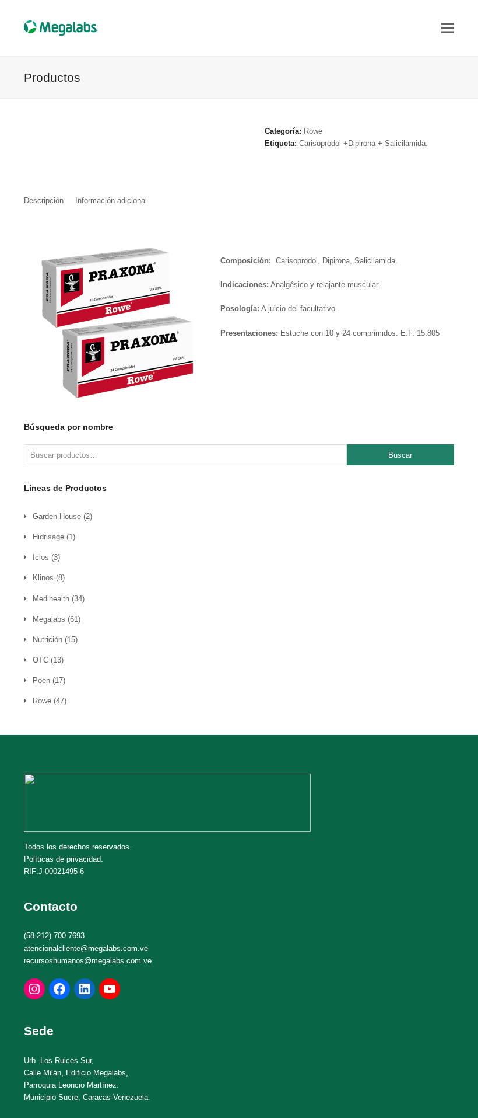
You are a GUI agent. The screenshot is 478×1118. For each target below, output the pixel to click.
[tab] (44, 201)
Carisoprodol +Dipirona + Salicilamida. (363, 143)
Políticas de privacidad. (63, 859)
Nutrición (47, 639)
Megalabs (49, 619)
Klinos (43, 577)
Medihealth (51, 598)
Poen (41, 680)
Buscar (400, 455)
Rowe (313, 131)
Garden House (57, 516)
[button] (447, 28)
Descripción (44, 200)
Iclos (41, 557)
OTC (40, 660)
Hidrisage (48, 536)
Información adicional (111, 200)
